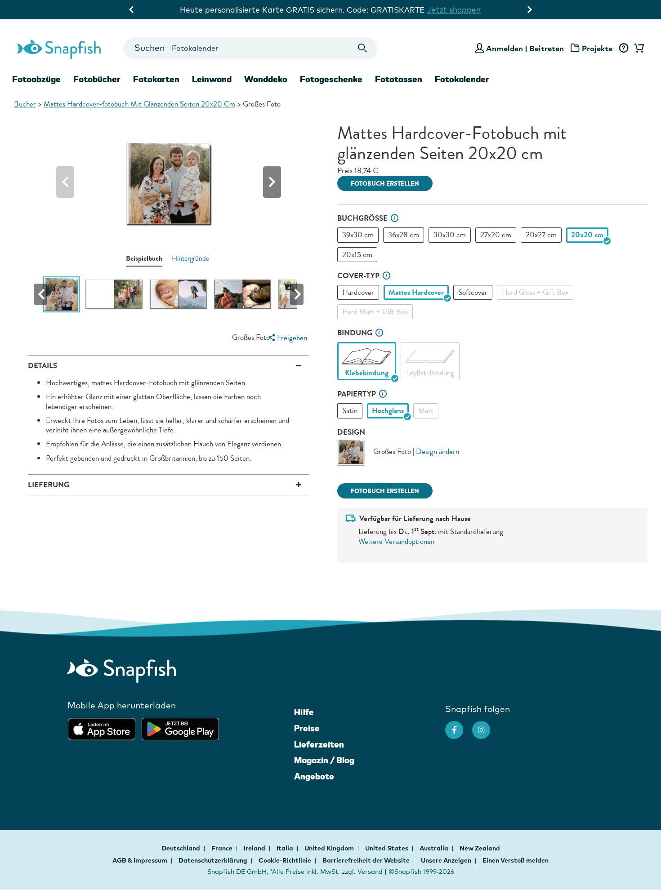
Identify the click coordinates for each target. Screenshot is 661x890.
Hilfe (304, 712)
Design (351, 432)
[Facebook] (458, 725)
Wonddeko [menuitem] (265, 79)
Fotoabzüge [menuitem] (36, 79)
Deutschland (181, 848)
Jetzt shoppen (454, 9)
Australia (435, 848)
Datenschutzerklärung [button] (213, 860)
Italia (286, 848)
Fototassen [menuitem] (398, 79)
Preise (307, 728)
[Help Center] (623, 48)
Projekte (597, 48)
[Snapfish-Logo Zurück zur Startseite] (59, 48)
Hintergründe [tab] (190, 258)
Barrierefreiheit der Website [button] (366, 860)
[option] (358, 234)
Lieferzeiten (319, 744)
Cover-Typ (358, 275)
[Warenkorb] (637, 48)
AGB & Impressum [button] (139, 860)
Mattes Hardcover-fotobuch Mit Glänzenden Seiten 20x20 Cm (139, 104)
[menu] (286, 337)
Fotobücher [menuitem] (97, 79)
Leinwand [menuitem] (212, 79)
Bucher (25, 104)
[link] (366, 356)
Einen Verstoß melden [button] (515, 860)
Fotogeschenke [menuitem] (331, 79)
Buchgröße (362, 218)
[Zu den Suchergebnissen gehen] (363, 48)
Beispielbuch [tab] (144, 258)
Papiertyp (356, 394)
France (222, 848)
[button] (272, 182)
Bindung (354, 333)
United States (387, 848)
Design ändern (437, 451)
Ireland (255, 848)
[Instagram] (485, 725)
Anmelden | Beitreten (525, 48)
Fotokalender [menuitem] (462, 79)
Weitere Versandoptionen (396, 541)
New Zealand (480, 848)
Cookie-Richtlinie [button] (285, 860)
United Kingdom (329, 848)
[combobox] (250, 48)
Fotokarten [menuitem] (156, 79)
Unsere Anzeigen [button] (446, 860)
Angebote (314, 776)
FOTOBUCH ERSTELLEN (385, 183)
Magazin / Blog (324, 760)
